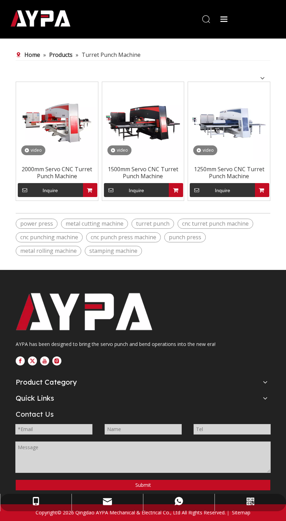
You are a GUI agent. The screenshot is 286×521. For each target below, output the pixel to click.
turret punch (153, 223)
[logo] (87, 311)
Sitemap (241, 512)
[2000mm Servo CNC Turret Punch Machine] (57, 122)
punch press (185, 237)
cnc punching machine (49, 237)
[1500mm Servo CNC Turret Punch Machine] (143, 122)
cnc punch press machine (123, 237)
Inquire (50, 190)
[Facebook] (20, 360)
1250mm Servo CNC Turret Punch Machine (229, 173)
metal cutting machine (94, 223)
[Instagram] (56, 360)
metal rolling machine (48, 251)
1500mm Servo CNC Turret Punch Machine (143, 173)
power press (36, 223)
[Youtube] (44, 360)
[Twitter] (32, 360)
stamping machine (113, 251)
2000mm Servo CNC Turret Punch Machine (57, 173)
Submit (143, 485)
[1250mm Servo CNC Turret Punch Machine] (229, 122)
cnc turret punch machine (215, 223)
